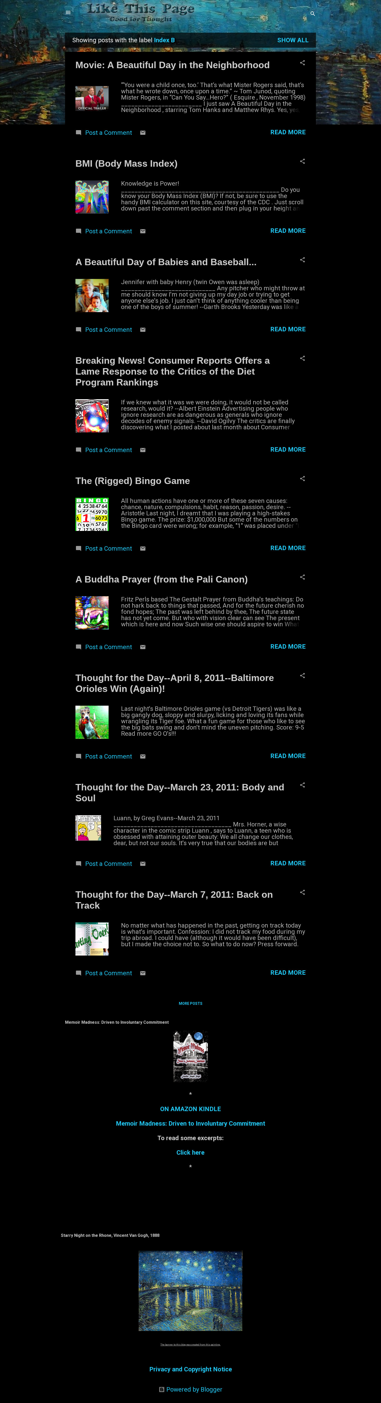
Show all (293, 40)
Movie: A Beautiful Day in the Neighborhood (172, 65)
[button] (302, 63)
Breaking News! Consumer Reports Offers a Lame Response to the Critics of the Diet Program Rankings (172, 371)
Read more (288, 132)
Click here (190, 1152)
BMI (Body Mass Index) (126, 163)
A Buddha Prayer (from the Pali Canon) (161, 579)
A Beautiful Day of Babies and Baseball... (166, 262)
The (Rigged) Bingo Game (132, 480)
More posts (190, 1003)
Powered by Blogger (193, 1389)
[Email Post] (143, 133)
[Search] (313, 14)
